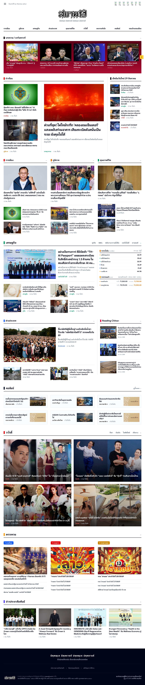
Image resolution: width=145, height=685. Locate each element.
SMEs (100, 243)
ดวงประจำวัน (124, 127)
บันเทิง (118, 433)
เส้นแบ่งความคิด (10, 404)
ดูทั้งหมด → (137, 388)
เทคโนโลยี (125, 243)
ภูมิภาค (21, 28)
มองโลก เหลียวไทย (57, 420)
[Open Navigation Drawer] (5, 4)
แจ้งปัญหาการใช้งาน (88, 668)
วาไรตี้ (85, 28)
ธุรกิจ (94, 243)
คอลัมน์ (117, 28)
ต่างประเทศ (53, 28)
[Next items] (141, 57)
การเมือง (7, 28)
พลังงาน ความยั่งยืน (112, 243)
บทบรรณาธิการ (103, 404)
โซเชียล (123, 92)
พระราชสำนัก (101, 28)
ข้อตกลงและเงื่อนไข (73, 668)
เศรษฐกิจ (36, 28)
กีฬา (111, 433)
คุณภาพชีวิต (70, 28)
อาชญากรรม (47, 151)
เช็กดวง (135, 433)
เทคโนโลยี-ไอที (62, 277)
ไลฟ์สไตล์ (126, 433)
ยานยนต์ (135, 243)
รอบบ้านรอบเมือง (135, 28)
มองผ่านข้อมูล (56, 403)
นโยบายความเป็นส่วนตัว (57, 668)
